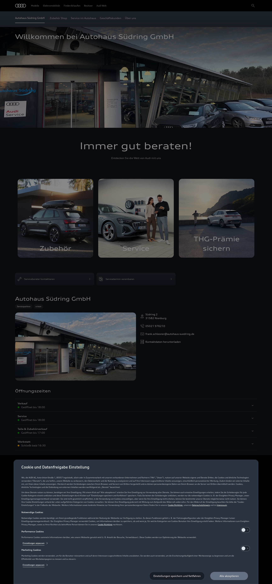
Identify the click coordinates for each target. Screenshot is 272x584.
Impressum (222, 505)
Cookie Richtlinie (175, 505)
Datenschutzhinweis (201, 505)
